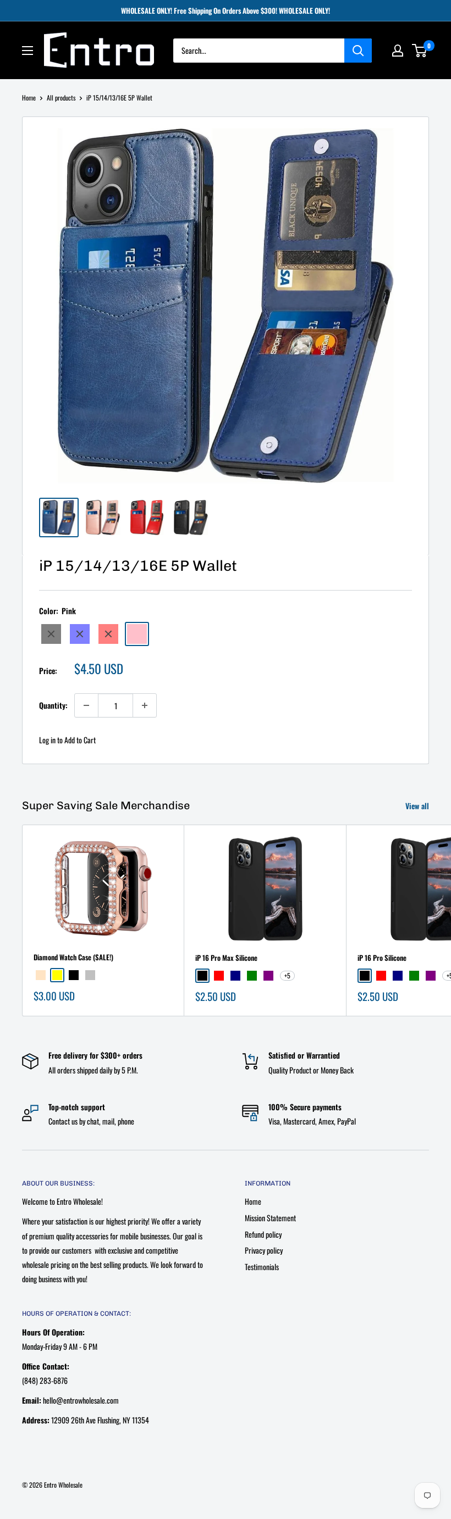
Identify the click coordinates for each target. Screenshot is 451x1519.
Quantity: (53, 705)
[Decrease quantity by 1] (86, 705)
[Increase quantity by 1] (144, 705)
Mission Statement (270, 1217)
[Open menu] (27, 50)
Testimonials (262, 1266)
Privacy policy (264, 1250)
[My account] (397, 50)
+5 (287, 975)
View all (418, 805)
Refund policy (263, 1234)
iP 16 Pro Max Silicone (226, 957)
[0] (420, 50)
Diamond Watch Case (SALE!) (73, 957)
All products (61, 97)
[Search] (358, 50)
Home (29, 97)
